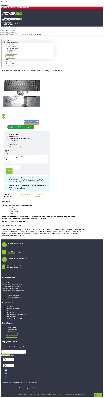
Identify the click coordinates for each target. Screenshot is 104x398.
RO (4, 3)
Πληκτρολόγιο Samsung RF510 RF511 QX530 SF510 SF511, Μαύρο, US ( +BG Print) (21, 34)
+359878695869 (25, 7)
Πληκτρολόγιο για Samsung (9, 32)
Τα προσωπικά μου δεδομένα (27, 388)
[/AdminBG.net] (6, 377)
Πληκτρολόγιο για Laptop (8, 30)
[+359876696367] (6, 374)
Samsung (15, 136)
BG (1, 3)
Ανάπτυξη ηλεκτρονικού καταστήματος (68, 394)
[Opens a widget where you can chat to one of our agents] (97, 395)
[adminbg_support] (6, 371)
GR (7, 3)
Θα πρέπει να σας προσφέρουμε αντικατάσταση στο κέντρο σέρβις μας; (26, 158)
